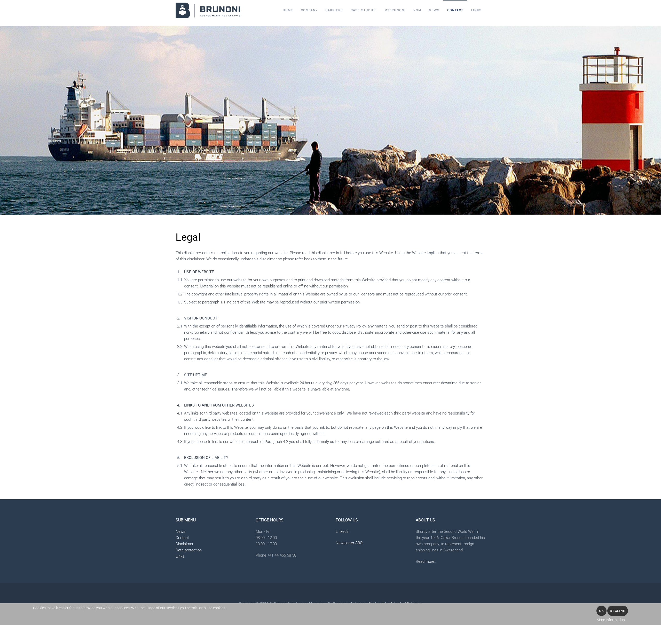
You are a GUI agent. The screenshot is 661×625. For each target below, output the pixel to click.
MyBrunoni (395, 10)
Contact (182, 537)
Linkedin (342, 531)
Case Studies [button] (364, 10)
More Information (611, 620)
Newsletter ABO (349, 543)
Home (288, 10)
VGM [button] (417, 10)
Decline (617, 611)
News (434, 10)
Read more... (426, 561)
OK (601, 611)
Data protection (189, 550)
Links (476, 10)
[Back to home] (208, 10)
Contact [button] (455, 10)
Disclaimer (184, 544)
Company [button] (309, 10)
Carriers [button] (334, 10)
